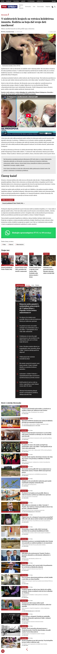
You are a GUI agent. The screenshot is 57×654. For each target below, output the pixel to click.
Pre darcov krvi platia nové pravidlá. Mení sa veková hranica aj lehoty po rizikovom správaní (30, 319)
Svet (34, 6)
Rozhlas (8, 1)
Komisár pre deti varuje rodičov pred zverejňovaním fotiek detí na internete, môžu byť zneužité (36, 604)
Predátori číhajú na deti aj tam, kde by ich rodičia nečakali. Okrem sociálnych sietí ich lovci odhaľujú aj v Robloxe (37, 591)
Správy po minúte (21, 6)
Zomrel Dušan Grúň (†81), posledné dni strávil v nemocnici (21, 269)
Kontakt (54, 1)
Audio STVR (40, 1)
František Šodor (10, 31)
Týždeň (37, 285)
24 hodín (27, 285)
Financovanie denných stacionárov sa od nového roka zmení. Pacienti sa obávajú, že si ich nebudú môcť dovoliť (36, 434)
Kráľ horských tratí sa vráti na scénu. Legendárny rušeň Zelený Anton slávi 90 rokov (29, 384)
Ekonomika (40, 6)
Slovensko (28, 6)
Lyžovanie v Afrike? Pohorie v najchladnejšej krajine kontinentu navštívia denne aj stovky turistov (30, 375)
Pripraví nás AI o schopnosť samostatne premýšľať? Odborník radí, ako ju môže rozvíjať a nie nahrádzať (37, 518)
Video (31, 418)
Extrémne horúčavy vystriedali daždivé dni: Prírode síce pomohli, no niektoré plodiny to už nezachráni (37, 542)
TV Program (31, 1)
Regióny (48, 6)
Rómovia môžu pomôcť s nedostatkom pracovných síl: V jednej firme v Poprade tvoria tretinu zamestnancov (29, 308)
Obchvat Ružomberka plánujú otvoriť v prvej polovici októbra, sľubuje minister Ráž (29, 392)
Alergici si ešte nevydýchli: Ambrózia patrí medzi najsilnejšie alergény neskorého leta (36, 481)
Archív (23, 1)
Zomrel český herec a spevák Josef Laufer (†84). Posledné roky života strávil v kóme (35, 272)
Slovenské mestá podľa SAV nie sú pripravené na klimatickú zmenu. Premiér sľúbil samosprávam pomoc (36, 470)
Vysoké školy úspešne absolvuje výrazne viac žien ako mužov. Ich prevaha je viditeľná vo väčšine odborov (37, 458)
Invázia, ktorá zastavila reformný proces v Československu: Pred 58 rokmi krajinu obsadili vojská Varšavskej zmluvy (36, 630)
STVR (2, 1)
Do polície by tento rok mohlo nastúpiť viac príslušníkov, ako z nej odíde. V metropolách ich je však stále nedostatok (29, 328)
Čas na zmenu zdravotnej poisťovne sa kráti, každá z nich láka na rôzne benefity (37, 578)
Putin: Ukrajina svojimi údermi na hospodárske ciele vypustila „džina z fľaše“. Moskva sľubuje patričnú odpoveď (30, 349)
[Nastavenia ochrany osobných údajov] (3, 651)
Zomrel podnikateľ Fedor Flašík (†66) (12, 203)
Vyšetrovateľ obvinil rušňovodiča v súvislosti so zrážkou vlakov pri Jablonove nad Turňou (36, 409)
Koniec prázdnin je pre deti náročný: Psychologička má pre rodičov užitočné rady (37, 641)
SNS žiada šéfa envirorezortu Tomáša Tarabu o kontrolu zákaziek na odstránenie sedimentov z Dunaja (36, 555)
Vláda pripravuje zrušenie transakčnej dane (27, 358)
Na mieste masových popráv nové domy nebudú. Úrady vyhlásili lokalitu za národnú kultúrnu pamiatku (30, 366)
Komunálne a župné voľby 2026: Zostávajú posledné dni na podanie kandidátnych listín (35, 530)
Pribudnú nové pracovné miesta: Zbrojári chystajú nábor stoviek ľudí (48, 270)
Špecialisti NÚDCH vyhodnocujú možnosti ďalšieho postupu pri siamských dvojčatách (37, 421)
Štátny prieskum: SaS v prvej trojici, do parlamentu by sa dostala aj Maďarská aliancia (37, 566)
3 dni (32, 285)
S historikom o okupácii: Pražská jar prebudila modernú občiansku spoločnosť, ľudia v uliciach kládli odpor (36, 618)
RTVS (4, 31)
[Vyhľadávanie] (55, 6)
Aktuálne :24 (23, 92)
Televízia (16, 1)
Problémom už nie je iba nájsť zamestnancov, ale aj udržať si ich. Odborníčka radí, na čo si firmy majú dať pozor (30, 339)
